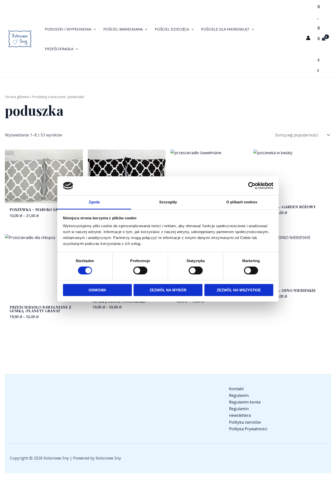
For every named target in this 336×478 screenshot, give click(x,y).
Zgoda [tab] (94, 202)
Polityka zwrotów (245, 422)
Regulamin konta (244, 402)
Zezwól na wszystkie (239, 290)
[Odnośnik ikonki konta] (308, 38)
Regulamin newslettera (240, 412)
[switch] (140, 270)
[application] (93, 29)
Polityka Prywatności (248, 429)
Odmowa (97, 290)
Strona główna (17, 96)
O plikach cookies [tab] (241, 202)
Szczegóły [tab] (168, 202)
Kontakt (236, 388)
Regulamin (239, 395)
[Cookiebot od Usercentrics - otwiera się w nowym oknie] (251, 185)
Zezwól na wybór (168, 290)
